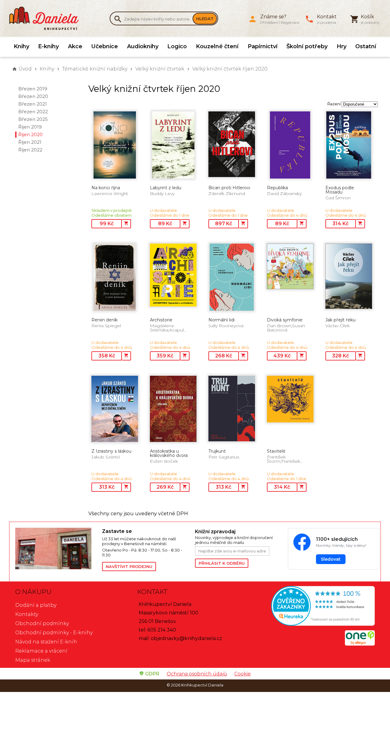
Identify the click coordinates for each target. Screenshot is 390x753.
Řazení (334, 103)
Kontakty (26, 614)
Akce (75, 46)
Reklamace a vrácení (41, 651)
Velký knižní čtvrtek (159, 69)
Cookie (242, 674)
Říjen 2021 (29, 142)
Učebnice (104, 46)
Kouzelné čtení (217, 46)
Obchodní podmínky (42, 623)
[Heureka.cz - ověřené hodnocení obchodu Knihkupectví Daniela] (317, 607)
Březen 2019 (32, 89)
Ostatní (365, 46)
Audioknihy (142, 46)
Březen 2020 (33, 96)
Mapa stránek (32, 660)
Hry (341, 46)
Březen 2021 (32, 104)
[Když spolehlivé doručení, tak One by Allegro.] (360, 643)
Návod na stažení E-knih (46, 642)
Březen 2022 (33, 111)
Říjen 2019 (30, 127)
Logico (177, 46)
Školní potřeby (307, 46)
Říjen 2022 (30, 150)
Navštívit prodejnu (129, 566)
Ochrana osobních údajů (197, 674)
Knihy (21, 46)
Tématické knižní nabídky (94, 69)
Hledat (205, 18)
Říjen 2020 (30, 134)
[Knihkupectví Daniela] (47, 18)
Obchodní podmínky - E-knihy (54, 632)
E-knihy (48, 46)
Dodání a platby (35, 605)
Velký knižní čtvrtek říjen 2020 (230, 69)
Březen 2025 (33, 119)
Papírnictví (263, 46)
